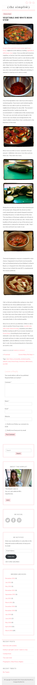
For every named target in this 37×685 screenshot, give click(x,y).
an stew (10, 53)
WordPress (30, 679)
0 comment (21, 350)
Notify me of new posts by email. (16, 430)
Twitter (27, 2)
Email (7, 408)
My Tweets (6, 672)
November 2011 (10, 590)
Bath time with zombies (10, 645)
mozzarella (17, 359)
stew (9, 361)
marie (15, 350)
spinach (5, 361)
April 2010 (8, 626)
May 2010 (8, 622)
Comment (8, 382)
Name (7, 401)
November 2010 (10, 610)
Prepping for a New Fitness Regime (13, 661)
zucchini (5, 364)
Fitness (6, 14)
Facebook (30, 2)
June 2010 (8, 618)
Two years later (7, 658)
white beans (28, 361)
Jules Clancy (9, 359)
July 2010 (8, 614)
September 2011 (10, 594)
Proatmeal (7, 354)
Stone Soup (6, 333)
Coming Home (7, 653)
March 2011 (9, 602)
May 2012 (8, 586)
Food (9, 14)
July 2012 (8, 582)
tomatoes (22, 361)
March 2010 (9, 630)
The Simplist (14, 679)
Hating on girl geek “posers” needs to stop (15, 649)
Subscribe (11, 556)
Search (18, 453)
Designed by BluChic (18, 682)
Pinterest (33, 2)
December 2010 (10, 606)
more (7, 500)
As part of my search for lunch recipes (14, 48)
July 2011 (8, 598)
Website (7, 416)
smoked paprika (25, 359)
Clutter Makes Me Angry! (25, 354)
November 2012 (10, 578)
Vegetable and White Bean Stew (17, 18)
